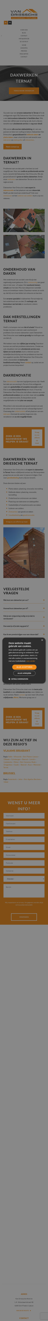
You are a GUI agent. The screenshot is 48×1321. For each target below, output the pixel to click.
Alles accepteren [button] (24, 667)
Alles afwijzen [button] (24, 673)
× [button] (42, 640)
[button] (18, 679)
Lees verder (30, 661)
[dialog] (24, 660)
